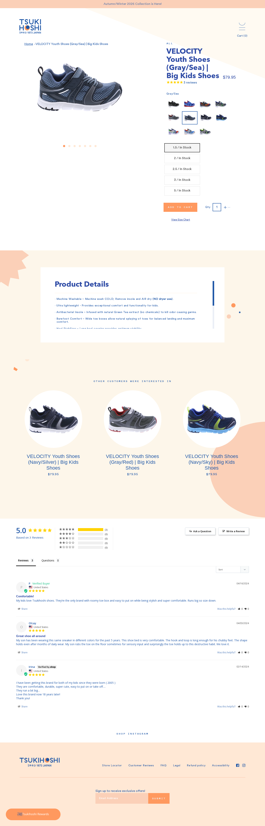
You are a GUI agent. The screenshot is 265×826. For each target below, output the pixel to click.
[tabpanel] (53, 435)
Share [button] (24, 608)
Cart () (242, 35)
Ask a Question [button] (202, 531)
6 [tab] (90, 146)
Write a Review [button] (235, 531)
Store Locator (112, 765)
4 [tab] (80, 146)
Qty (207, 207)
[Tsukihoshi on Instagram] (243, 765)
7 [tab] (95, 146)
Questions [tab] (48, 560)
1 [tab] (64, 146)
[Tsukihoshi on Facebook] (237, 765)
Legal (176, 765)
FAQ (163, 765)
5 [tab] (85, 146)
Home (28, 44)
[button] (240, 608)
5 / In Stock (182, 190)
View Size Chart (180, 219)
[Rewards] (33, 814)
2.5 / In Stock (182, 169)
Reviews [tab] (23, 560)
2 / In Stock (182, 158)
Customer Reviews (141, 765)
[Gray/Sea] (189, 117)
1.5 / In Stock (182, 147)
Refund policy (196, 765)
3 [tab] (75, 146)
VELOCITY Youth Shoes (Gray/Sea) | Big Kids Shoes (72, 44)
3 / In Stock (182, 179)
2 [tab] (69, 146)
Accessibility (220, 765)
